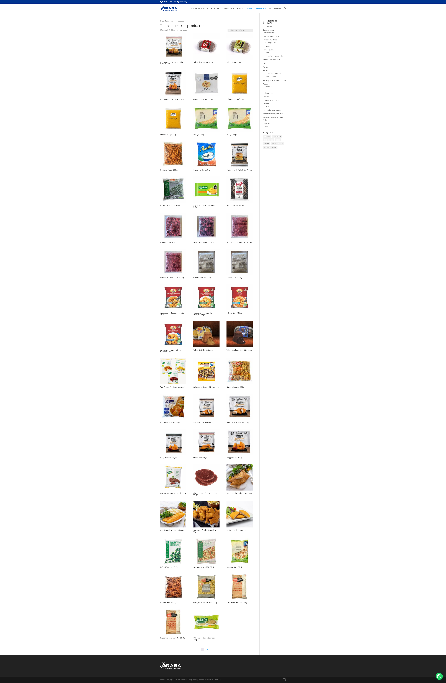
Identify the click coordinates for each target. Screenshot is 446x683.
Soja (266, 126)
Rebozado (268, 87)
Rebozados (269, 93)
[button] (439, 676)
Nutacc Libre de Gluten (271, 60)
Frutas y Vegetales (270, 40)
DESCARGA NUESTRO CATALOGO (205, 8)
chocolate (267, 136)
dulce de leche (269, 140)
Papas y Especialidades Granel (274, 80)
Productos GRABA (255, 8)
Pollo (265, 90)
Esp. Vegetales (270, 42)
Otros (265, 63)
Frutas (267, 46)
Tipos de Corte (270, 77)
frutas (278, 140)
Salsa (267, 106)
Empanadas (267, 26)
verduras (267, 147)
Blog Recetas (275, 8)
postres (280, 143)
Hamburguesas (268, 50)
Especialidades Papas (273, 73)
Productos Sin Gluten (271, 100)
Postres (266, 97)
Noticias (240, 8)
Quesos (266, 104)
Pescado (266, 84)
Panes (265, 67)
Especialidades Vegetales (274, 56)
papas (274, 143)
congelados (277, 136)
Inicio (162, 21)
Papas (265, 70)
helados (266, 143)
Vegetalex (266, 124)
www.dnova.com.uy (213, 680)
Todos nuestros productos (273, 114)
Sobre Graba (228, 8)
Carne (267, 52)
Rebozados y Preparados (272, 110)
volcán (274, 147)
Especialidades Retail (271, 36)
